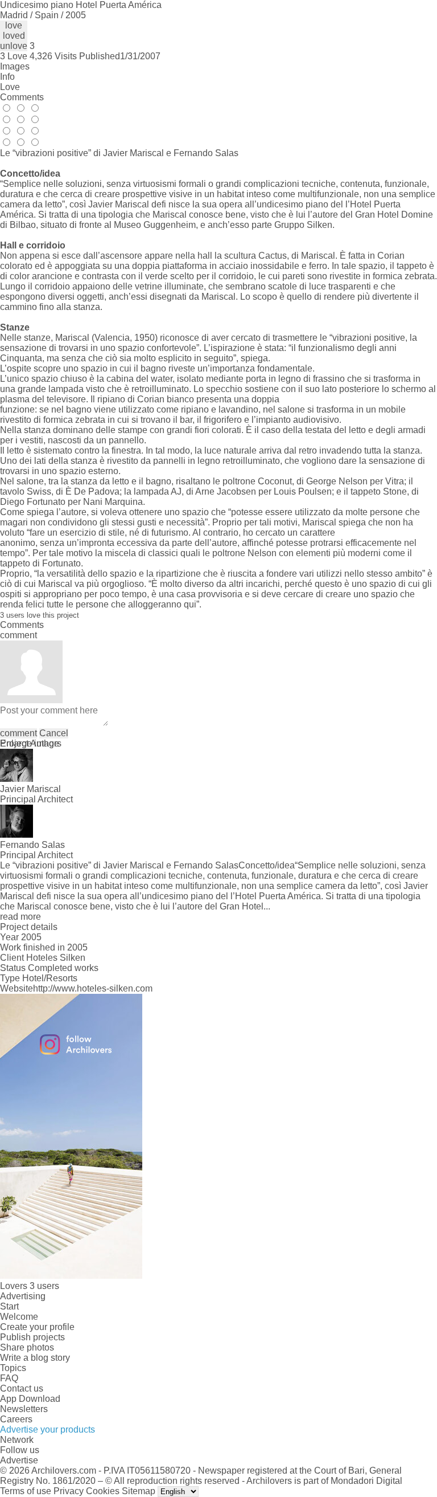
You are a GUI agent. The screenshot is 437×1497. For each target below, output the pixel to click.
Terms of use (25, 1491)
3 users (44, 1286)
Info (7, 76)
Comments (22, 97)
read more (20, 916)
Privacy (68, 1491)
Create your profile (37, 1327)
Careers (16, 1419)
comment (18, 733)
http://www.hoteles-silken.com (92, 988)
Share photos (27, 1347)
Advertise (19, 1460)
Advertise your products (47, 1429)
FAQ (9, 1378)
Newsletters (24, 1409)
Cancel (53, 733)
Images (15, 66)
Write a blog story (35, 1358)
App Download (30, 1399)
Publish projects (32, 1337)
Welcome (19, 1316)
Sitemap (138, 1491)
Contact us (21, 1388)
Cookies (102, 1491)
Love (10, 87)
